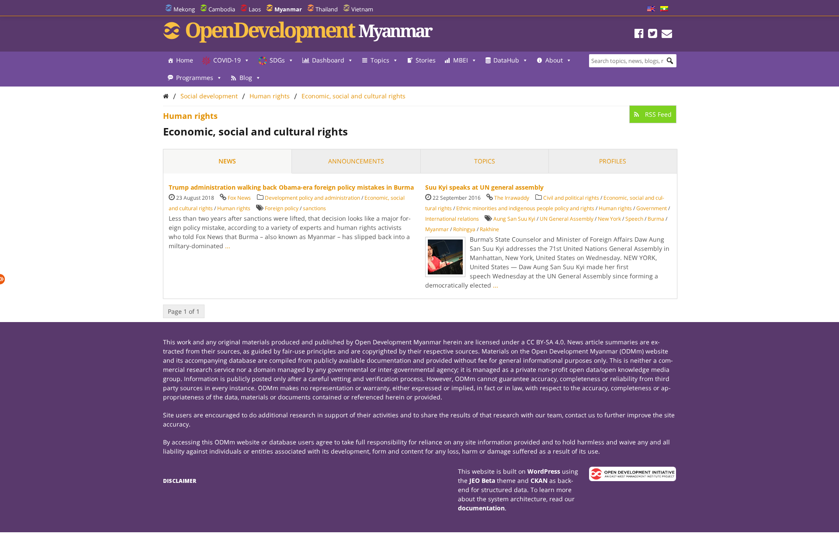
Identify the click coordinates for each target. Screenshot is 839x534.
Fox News (239, 197)
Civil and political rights (571, 197)
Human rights (270, 96)
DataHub (506, 60)
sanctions (314, 208)
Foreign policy (281, 208)
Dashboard (328, 60)
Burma (656, 218)
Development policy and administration (312, 197)
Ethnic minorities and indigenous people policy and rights (525, 208)
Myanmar (437, 229)
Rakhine (489, 229)
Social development (209, 96)
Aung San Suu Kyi (514, 218)
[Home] (166, 96)
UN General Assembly (566, 218)
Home (184, 60)
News (227, 161)
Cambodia (221, 9)
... (227, 246)
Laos (255, 9)
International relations (452, 218)
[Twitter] (652, 35)
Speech (634, 218)
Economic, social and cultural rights (354, 96)
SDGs (277, 60)
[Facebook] (639, 35)
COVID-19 (227, 60)
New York (609, 218)
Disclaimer (179, 481)
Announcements (356, 161)
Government (651, 208)
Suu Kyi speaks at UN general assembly (484, 187)
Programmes (194, 77)
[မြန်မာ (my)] (664, 9)
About (554, 60)
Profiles (612, 161)
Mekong (184, 9)
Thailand (326, 9)
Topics (380, 60)
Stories (426, 60)
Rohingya (464, 229)
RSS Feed (657, 114)
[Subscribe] (667, 35)
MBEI (460, 60)
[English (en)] (651, 9)
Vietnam (362, 9)
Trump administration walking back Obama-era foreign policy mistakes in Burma (291, 187)
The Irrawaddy (511, 197)
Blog (245, 77)
